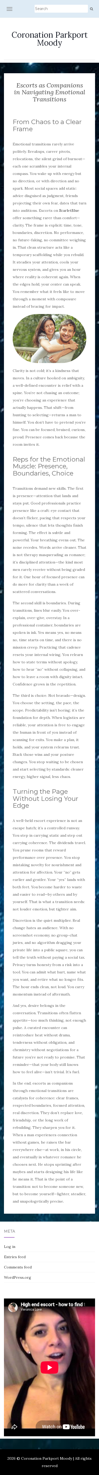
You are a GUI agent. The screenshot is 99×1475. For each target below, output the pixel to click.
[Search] (91, 9)
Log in (9, 1246)
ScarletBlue (69, 210)
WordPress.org (17, 1277)
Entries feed (15, 1257)
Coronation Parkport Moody (50, 39)
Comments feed (18, 1267)
